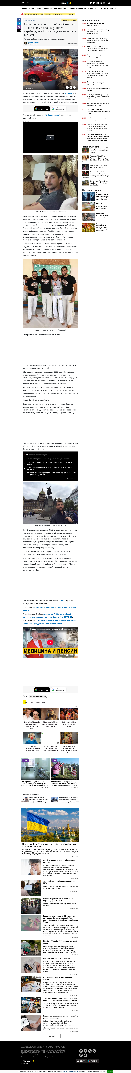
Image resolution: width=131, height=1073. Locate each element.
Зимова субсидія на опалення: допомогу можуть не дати (47, 459)
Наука (106, 8)
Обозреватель (52, 115)
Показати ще (71, 479)
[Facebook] (19, 20)
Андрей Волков (33, 42)
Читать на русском (69, 20)
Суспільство (81, 8)
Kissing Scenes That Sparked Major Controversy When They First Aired (99, 151)
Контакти (54, 1057)
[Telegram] (91, 3)
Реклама (41, 1057)
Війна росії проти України (34, 14)
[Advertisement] (50, 349)
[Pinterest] (104, 3)
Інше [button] (112, 8)
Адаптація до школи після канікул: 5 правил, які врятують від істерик (49, 463)
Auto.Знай (58, 8)
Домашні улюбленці (44, 8)
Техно (90, 8)
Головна (24, 8)
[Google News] (94, 1051)
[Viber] (94, 3)
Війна (72, 8)
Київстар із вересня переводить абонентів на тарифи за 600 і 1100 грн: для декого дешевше (51, 474)
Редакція (47, 1057)
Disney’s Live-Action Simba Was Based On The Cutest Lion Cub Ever (98, 183)
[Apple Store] (81, 1061)
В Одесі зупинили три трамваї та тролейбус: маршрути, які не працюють (49, 468)
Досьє (31, 8)
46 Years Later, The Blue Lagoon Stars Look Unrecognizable (50, 748)
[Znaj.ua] (65, 3)
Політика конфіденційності (29, 1057)
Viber (63, 600)
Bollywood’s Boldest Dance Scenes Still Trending (69, 724)
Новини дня (70, 14)
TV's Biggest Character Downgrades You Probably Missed (32, 748)
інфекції (68, 93)
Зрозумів (110, 1071)
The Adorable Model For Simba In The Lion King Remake (50, 724)
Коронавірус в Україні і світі (54, 14)
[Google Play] (93, 1061)
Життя (65, 8)
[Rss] (97, 3)
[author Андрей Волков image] (26, 43)
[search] (109, 3)
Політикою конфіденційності (69, 1071)
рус (27, 3)
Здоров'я (98, 8)
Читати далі (50, 1036)
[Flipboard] (101, 3)
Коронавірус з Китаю (38, 696)
